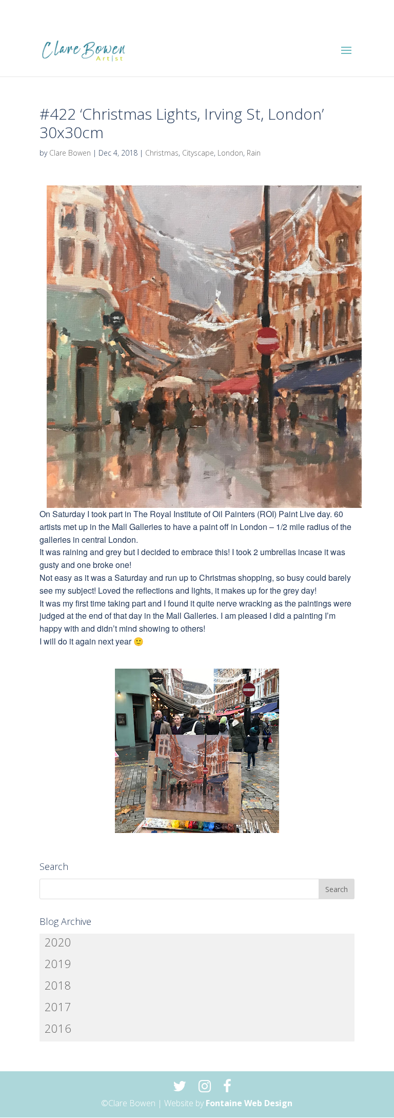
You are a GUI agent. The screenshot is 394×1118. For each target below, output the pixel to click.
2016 (58, 1028)
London (230, 153)
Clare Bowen (70, 153)
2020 (58, 942)
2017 (58, 1006)
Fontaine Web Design (249, 1103)
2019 (58, 963)
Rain (254, 153)
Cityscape (198, 153)
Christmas (162, 153)
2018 (58, 985)
